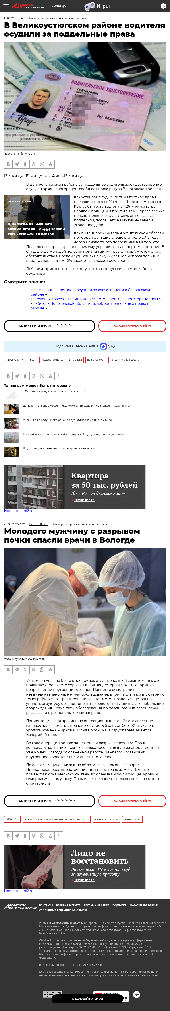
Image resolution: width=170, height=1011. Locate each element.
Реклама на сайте (96, 905)
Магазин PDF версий (144, 905)
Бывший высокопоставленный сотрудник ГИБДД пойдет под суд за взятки (75, 434)
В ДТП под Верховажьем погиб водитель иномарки (59, 448)
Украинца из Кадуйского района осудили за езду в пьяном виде (67, 420)
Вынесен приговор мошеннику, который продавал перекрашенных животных (77, 405)
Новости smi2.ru (18, 511)
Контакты (46, 905)
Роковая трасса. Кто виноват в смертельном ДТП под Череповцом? (97, 299)
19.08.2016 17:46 (14, 18)
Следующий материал (87, 998)
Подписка (119, 905)
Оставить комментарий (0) (132, 325)
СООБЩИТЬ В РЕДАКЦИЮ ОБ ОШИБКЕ (63, 910)
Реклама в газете (68, 905)
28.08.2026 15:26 (14, 524)
